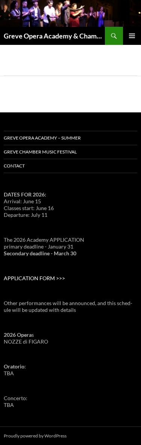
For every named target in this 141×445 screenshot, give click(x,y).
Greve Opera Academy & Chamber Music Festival (54, 36)
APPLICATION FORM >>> (34, 278)
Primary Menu (132, 36)
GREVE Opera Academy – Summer (42, 138)
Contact (14, 166)
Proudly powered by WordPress (35, 436)
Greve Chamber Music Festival (40, 152)
